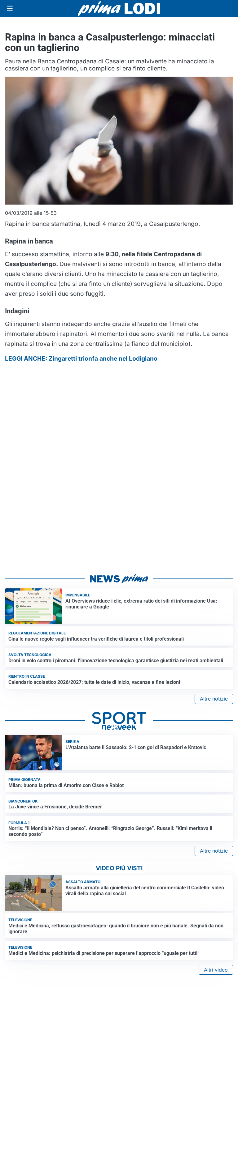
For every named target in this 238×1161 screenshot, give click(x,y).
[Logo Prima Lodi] (119, 8)
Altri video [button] (216, 970)
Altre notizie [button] (214, 699)
